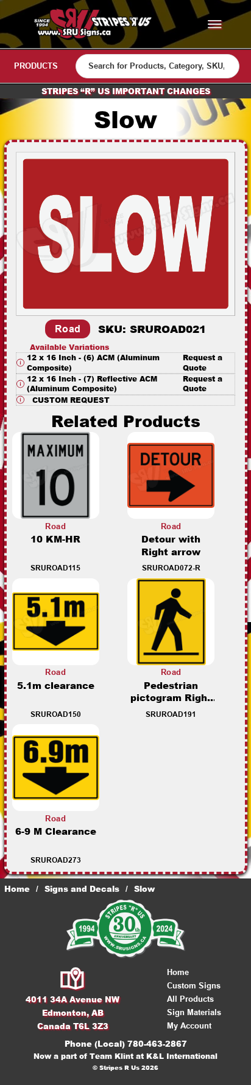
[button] (125, 363)
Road (68, 329)
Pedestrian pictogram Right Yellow (170, 698)
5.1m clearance (55, 685)
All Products (190, 999)
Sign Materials (194, 1012)
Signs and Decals (81, 888)
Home (17, 888)
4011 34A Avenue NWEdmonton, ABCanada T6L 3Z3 (72, 1013)
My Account (189, 1025)
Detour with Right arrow (170, 545)
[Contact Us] (73, 979)
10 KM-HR (55, 539)
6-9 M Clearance (55, 831)
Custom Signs (194, 985)
